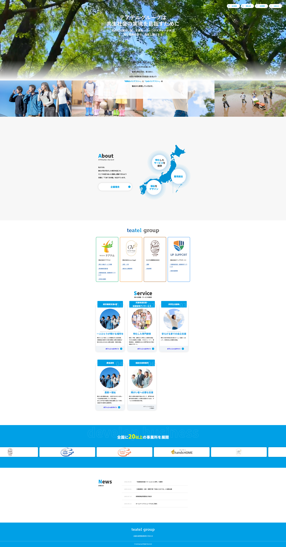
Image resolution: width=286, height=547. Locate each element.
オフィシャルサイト (112, 349)
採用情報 (262, 6)
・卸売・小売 (125, 264)
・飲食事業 (148, 268)
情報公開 (248, 6)
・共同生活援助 (102, 279)
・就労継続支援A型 (103, 268)
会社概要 (234, 6)
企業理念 (115, 186)
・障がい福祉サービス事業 (105, 264)
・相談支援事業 (173, 271)
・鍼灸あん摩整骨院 (127, 268)
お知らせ (276, 6)
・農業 (147, 264)
